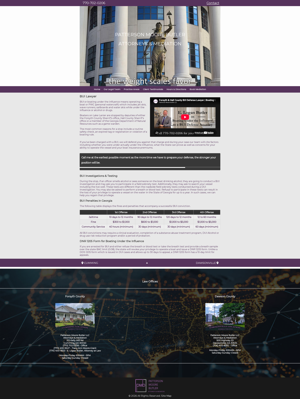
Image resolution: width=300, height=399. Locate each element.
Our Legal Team (112, 89)
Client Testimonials (153, 89)
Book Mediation (198, 89)
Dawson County (225, 296)
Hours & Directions (176, 89)
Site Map (166, 395)
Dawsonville (206, 263)
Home (97, 89)
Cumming (90, 263)
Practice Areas (131, 89)
